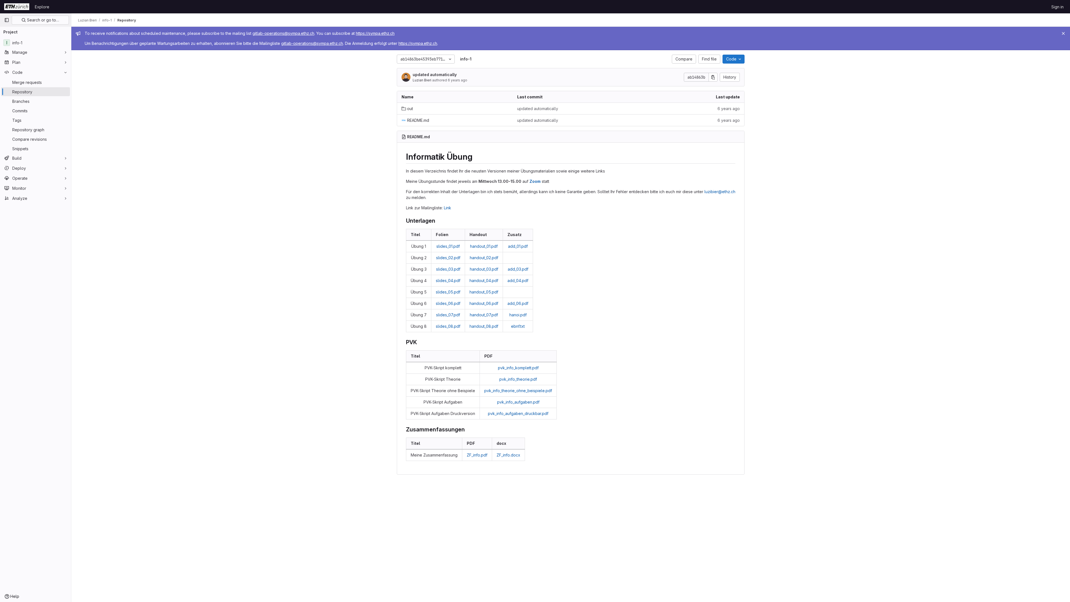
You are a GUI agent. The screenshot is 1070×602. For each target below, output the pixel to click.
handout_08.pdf (484, 326)
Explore (42, 6)
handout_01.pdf (484, 246)
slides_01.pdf (448, 246)
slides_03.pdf (448, 269)
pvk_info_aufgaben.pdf (518, 402)
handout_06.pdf (484, 303)
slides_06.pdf (448, 303)
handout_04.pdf (484, 280)
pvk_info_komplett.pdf (518, 367)
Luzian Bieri (422, 80)
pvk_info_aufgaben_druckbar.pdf (518, 413)
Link (447, 207)
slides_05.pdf (448, 292)
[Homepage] (16, 6)
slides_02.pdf (448, 257)
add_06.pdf (517, 303)
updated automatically (435, 74)
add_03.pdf (518, 269)
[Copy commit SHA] (713, 77)
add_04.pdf (517, 280)
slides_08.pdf (448, 326)
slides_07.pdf (448, 314)
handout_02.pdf (484, 257)
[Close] (1063, 33)
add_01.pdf (518, 246)
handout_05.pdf (484, 292)
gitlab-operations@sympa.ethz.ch (283, 33)
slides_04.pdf (448, 280)
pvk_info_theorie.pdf (518, 379)
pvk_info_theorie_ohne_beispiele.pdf (518, 390)
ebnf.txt (518, 326)
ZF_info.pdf (477, 455)
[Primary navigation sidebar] (6, 20)
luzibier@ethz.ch (719, 191)
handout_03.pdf (484, 269)
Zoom (535, 181)
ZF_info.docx (508, 455)
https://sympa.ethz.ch (375, 33)
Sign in (1057, 6)
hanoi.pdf (518, 314)
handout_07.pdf (484, 314)
